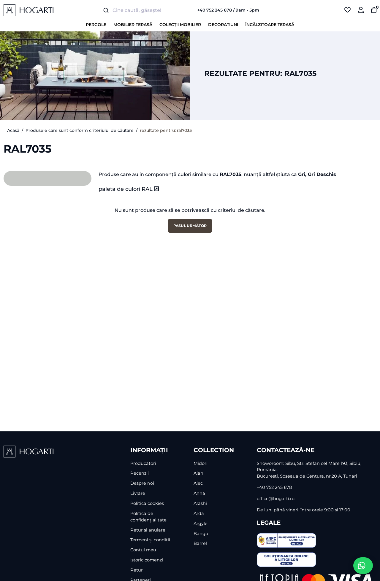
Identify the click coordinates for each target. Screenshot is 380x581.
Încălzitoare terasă (269, 24)
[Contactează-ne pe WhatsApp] (363, 565)
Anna (199, 493)
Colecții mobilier (180, 24)
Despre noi (142, 483)
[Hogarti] (28, 10)
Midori (201, 463)
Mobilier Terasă (132, 24)
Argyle (201, 523)
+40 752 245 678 (274, 487)
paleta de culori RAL (126, 189)
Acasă (13, 130)
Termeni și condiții (150, 539)
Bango (201, 533)
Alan (198, 473)
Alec (198, 483)
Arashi (200, 503)
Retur (136, 570)
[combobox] (142, 10)
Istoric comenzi (146, 560)
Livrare (137, 493)
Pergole (96, 24)
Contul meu (143, 550)
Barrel (200, 543)
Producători (143, 463)
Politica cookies (147, 503)
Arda (199, 513)
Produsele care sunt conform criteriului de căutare (80, 130)
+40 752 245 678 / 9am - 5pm (228, 10)
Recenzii (139, 473)
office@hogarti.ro (275, 498)
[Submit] (106, 10)
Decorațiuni (223, 24)
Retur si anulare (147, 530)
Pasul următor (190, 225)
